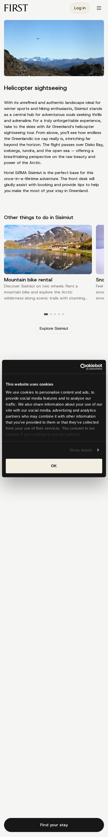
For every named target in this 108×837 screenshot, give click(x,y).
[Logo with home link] (16, 8)
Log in (80, 8)
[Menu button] (99, 8)
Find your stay (54, 824)
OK (54, 466)
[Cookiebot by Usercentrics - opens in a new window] (80, 367)
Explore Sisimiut (54, 328)
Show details (81, 450)
